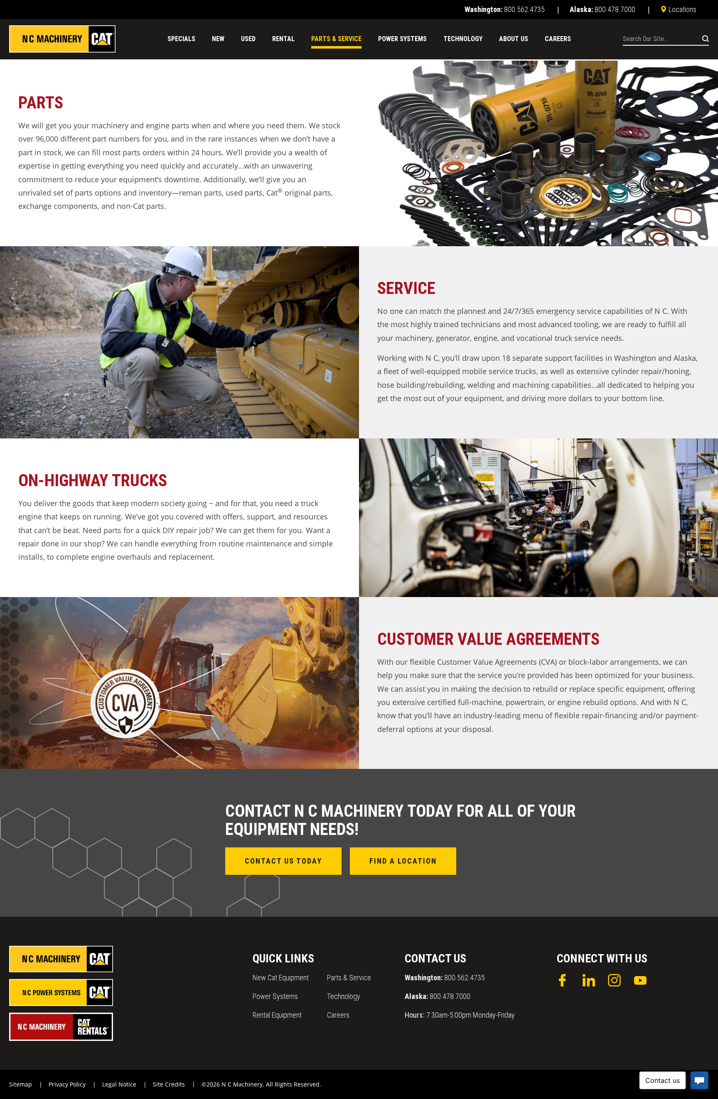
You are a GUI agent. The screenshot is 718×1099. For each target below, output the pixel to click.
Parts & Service (349, 977)
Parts (40, 103)
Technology (343, 996)
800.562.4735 (445, 977)
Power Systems (275, 996)
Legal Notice (119, 1084)
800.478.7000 (437, 996)
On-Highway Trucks (92, 480)
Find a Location (403, 861)
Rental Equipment (277, 1015)
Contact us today (283, 861)
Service (406, 288)
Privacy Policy (67, 1084)
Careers (338, 1015)
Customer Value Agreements (488, 639)
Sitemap (20, 1084)
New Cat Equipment (281, 977)
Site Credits (169, 1084)
